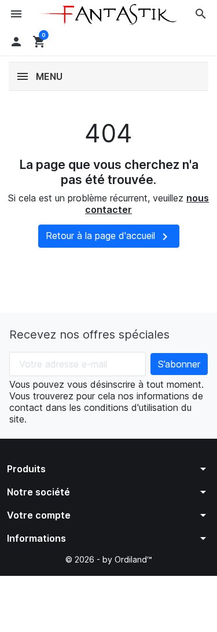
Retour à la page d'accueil (109, 237)
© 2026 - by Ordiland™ (108, 559)
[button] (201, 14)
